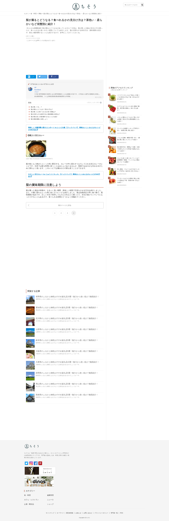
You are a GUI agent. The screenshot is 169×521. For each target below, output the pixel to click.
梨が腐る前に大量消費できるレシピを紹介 (44, 117)
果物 (40, 13)
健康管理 (50, 495)
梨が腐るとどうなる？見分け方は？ (42, 109)
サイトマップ (50, 513)
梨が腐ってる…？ (36, 107)
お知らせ (78, 513)
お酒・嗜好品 (29, 504)
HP (35, 87)
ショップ (50, 504)
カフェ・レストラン (31, 500)
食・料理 (34, 13)
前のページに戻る (64, 205)
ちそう (26, 13)
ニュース (50, 500)
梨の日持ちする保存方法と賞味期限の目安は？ (45, 114)
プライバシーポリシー (101, 513)
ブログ (36, 92)
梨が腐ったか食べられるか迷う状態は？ (43, 112)
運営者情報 (69, 513)
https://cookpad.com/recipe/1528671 (41, 159)
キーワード (60, 513)
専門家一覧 (114, 513)
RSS (121, 513)
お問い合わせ (88, 513)
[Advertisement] (65, 58)
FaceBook (37, 90)
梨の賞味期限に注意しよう (39, 119)
